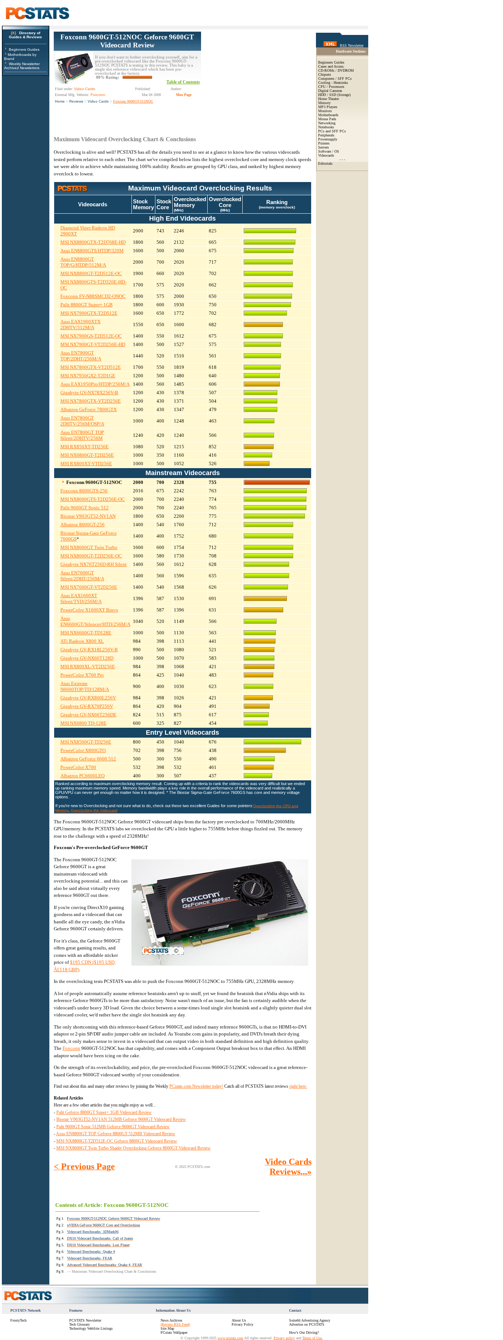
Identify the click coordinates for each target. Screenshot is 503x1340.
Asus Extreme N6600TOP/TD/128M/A (84, 686)
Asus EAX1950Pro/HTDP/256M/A (95, 384)
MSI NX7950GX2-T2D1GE (87, 375)
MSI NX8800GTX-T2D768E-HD (93, 242)
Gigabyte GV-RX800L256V (88, 698)
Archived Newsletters (21, 68)
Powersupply (327, 139)
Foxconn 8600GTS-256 (84, 490)
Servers (323, 147)
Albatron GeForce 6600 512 (88, 759)
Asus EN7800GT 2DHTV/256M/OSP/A (82, 421)
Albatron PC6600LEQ (82, 775)
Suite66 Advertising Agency (309, 1320)
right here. (298, 1086)
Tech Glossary (79, 1324)
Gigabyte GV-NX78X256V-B (89, 392)
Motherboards (328, 115)
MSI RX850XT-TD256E (84, 446)
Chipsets (324, 74)
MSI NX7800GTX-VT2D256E (90, 401)
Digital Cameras (330, 91)
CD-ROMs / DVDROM (336, 70)
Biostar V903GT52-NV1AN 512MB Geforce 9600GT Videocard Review (121, 1119)
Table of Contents (183, 82)
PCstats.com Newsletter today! (196, 1086)
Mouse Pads (327, 119)
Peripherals (326, 135)
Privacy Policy (242, 1324)
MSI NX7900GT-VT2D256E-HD (92, 344)
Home (60, 101)
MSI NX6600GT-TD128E (85, 632)
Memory (324, 103)
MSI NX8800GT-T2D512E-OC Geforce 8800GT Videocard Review (116, 1141)
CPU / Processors (331, 87)
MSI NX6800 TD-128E (83, 723)
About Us (239, 1320)
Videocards (326, 155)
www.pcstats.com (230, 1338)
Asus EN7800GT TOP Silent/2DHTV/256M (82, 435)
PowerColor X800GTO (83, 750)
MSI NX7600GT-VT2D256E (88, 587)
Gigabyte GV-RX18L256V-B (89, 649)
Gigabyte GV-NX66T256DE (88, 714)
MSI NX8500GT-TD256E (85, 742)
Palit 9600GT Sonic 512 (84, 507)
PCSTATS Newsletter (85, 1320)
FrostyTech (18, 1320)
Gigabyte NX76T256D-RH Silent (93, 564)
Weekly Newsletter (24, 64)
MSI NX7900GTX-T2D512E (88, 313)
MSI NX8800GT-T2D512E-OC (91, 273)
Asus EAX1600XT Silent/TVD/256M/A (81, 598)
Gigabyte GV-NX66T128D (86, 658)
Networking (326, 123)
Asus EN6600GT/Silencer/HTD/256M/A (95, 621)
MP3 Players (327, 107)
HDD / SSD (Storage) (334, 95)
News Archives (171, 1320)
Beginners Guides (24, 49)
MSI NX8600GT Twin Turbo (88, 547)
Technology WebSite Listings (91, 1328)
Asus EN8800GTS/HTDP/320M (92, 250)
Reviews (76, 101)
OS (336, 151)
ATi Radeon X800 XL (82, 641)
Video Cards (98, 101)
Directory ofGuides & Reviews (25, 35)
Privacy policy (284, 1338)
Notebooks (326, 127)
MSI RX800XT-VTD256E (86, 463)
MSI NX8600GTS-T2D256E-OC (92, 499)
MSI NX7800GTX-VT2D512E (90, 367)
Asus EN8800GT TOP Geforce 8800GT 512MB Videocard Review (115, 1133)
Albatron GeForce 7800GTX (88, 409)
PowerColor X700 (78, 767)
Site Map (167, 1328)
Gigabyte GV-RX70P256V (86, 706)
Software (324, 151)
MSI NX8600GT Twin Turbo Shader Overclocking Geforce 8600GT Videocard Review (133, 1148)
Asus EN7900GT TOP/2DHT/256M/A (80, 355)
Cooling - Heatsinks (333, 83)
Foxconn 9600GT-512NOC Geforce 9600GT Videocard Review (127, 41)
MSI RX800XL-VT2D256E (87, 666)
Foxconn (71, 1048)
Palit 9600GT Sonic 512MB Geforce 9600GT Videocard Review (113, 1126)
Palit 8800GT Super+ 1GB (86, 304)
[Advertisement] (256, 78)
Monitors (325, 111)
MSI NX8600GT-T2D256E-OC (91, 556)
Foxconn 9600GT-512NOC (133, 101)
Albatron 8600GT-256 (82, 524)
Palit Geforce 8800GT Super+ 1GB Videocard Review (104, 1112)
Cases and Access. (331, 66)
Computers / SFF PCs (335, 78)
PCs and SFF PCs (332, 131)
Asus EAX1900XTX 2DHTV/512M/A (80, 324)
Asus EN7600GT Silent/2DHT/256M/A (82, 575)
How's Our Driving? (304, 1332)
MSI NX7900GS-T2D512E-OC (91, 336)
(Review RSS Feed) (175, 1324)
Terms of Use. (312, 1338)
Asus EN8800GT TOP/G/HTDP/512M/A (83, 262)
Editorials (325, 163)
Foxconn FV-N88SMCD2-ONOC (93, 296)
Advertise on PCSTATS (306, 1324)
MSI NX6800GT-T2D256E (87, 455)
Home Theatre (328, 99)
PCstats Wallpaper (174, 1332)
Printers (324, 143)
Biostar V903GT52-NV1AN (88, 516)
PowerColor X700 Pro (82, 675)
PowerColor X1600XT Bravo (89, 610)
